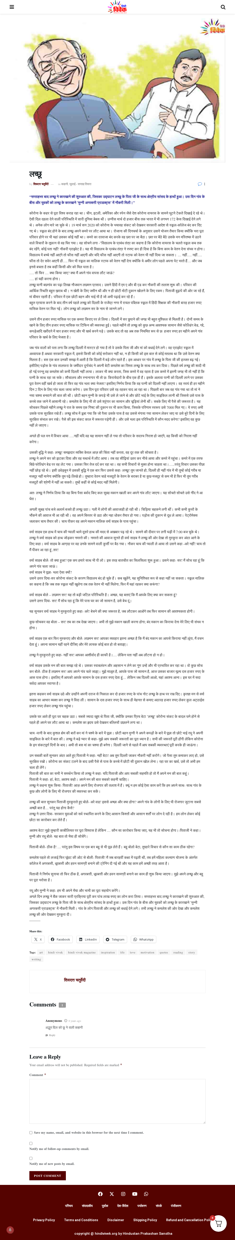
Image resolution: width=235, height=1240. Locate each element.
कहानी (64, 184)
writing (36, 959)
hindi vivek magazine (82, 952)
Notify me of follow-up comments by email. (59, 1148)
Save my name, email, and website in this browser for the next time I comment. (89, 1132)
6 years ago (75, 1021)
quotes (164, 952)
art (41, 952)
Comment (37, 1074)
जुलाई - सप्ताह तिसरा (80, 184)
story (191, 952)
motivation (147, 952)
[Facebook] (100, 1194)
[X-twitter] (111, 1194)
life (122, 952)
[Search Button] (223, 7)
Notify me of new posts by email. (52, 1163)
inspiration (108, 952)
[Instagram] (123, 1194)
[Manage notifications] (10, 1230)
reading (178, 952)
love (132, 952)
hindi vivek (55, 952)
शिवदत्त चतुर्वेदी (41, 184)
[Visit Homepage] (117, 7)
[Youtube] (134, 1194)
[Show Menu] (12, 7)
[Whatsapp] (146, 1194)
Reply (52, 1035)
